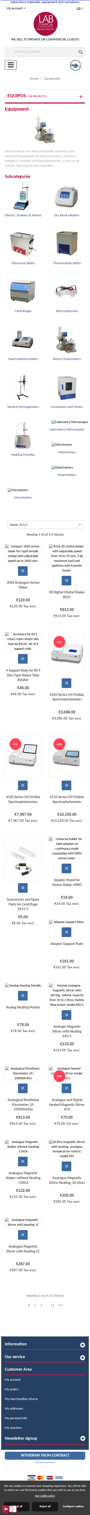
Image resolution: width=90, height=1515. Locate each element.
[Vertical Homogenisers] (19, 387)
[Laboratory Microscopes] (66, 422)
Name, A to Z (46, 525)
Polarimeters (67, 475)
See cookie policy (45, 1496)
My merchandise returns (21, 1399)
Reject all (45, 1506)
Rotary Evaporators (67, 359)
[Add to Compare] (23, 571)
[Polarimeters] (59, 467)
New (59, 642)
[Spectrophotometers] (19, 339)
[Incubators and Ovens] (63, 387)
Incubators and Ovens (67, 407)
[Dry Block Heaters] (63, 195)
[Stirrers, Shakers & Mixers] (19, 195)
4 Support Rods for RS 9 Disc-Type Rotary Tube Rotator (23, 675)
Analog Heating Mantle (23, 1007)
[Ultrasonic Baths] (19, 243)
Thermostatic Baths (67, 263)
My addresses (14, 1409)
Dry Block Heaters (66, 215)
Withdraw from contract (45, 1455)
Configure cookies (73, 1506)
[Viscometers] (14, 490)
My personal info (16, 1418)
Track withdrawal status (45, 1462)
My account (13, 1380)
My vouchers (13, 1428)
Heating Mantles (23, 455)
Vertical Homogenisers (23, 407)
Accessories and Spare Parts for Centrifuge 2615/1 (23, 904)
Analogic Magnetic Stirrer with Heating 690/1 (66, 1031)
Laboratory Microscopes (66, 429)
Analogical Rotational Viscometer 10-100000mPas (23, 1104)
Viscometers (23, 498)
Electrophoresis (67, 311)
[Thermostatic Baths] (63, 243)
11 (52, 1305)
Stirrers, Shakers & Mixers (23, 215)
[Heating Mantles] (19, 435)
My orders (11, 1389)
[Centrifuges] (19, 291)
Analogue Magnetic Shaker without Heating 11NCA (23, 1178)
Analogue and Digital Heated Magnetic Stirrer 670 (67, 1104)
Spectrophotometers (23, 359)
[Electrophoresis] (63, 291)
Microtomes (67, 452)
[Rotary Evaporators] (63, 339)
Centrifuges (23, 311)
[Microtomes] (58, 445)
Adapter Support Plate (66, 944)
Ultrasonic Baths (23, 263)
